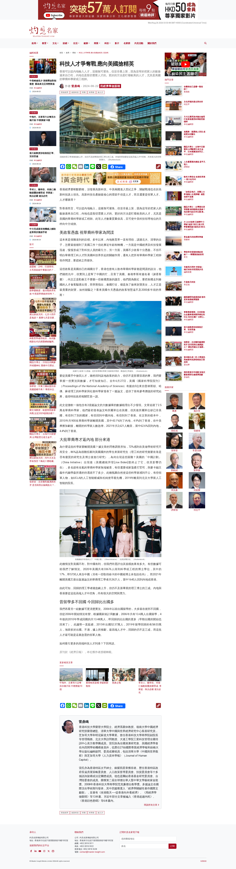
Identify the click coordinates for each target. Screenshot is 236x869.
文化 (54, 43)
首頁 (61, 53)
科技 (106, 43)
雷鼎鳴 (75, 86)
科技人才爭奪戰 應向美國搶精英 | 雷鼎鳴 (93, 53)
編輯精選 (187, 272)
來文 (186, 257)
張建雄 (187, 239)
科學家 (91, 92)
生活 (75, 43)
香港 (74, 53)
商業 (96, 43)
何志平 (187, 104)
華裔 (84, 92)
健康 (86, 43)
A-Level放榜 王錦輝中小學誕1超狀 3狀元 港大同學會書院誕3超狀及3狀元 (194, 224)
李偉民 (187, 377)
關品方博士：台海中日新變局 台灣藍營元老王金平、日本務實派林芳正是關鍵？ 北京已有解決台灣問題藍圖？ (194, 152)
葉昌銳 (187, 92)
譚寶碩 (187, 167)
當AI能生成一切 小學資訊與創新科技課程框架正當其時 (194, 359)
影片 (117, 43)
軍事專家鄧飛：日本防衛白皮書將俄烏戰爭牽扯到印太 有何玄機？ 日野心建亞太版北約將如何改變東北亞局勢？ (194, 317)
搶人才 (100, 92)
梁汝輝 (187, 365)
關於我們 (152, 43)
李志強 (187, 284)
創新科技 (75, 92)
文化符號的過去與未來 (193, 102)
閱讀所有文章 (151, 805)
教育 (44, 43)
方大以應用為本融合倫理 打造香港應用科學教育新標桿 (194, 119)
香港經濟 (64, 92)
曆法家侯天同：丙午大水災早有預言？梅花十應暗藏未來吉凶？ (43, 461)
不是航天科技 (189, 282)
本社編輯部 (38, 88)
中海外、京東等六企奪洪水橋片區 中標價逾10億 (71, 686)
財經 (65, 43)
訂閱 (172, 846)
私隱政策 (203, 861)
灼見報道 (33, 113)
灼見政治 (33, 76)
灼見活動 (139, 43)
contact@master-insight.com (92, 852)
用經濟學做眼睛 (110, 86)
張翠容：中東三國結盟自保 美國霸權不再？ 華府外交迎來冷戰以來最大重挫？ (43, 389)
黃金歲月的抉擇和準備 (193, 237)
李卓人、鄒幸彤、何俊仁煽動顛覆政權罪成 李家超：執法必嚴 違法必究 (149, 687)
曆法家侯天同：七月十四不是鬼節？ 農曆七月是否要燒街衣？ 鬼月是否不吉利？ (43, 317)
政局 (34, 43)
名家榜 (127, 43)
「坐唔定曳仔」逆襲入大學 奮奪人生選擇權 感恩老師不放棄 (194, 194)
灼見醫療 (33, 225)
